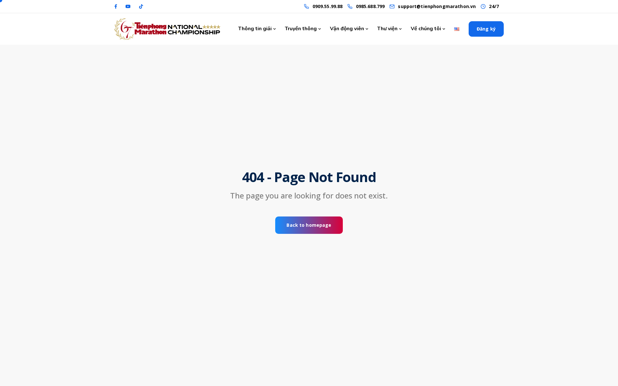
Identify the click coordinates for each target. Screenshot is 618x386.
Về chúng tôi (426, 28)
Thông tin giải (255, 28)
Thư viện (387, 28)
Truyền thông (301, 28)
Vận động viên (347, 28)
